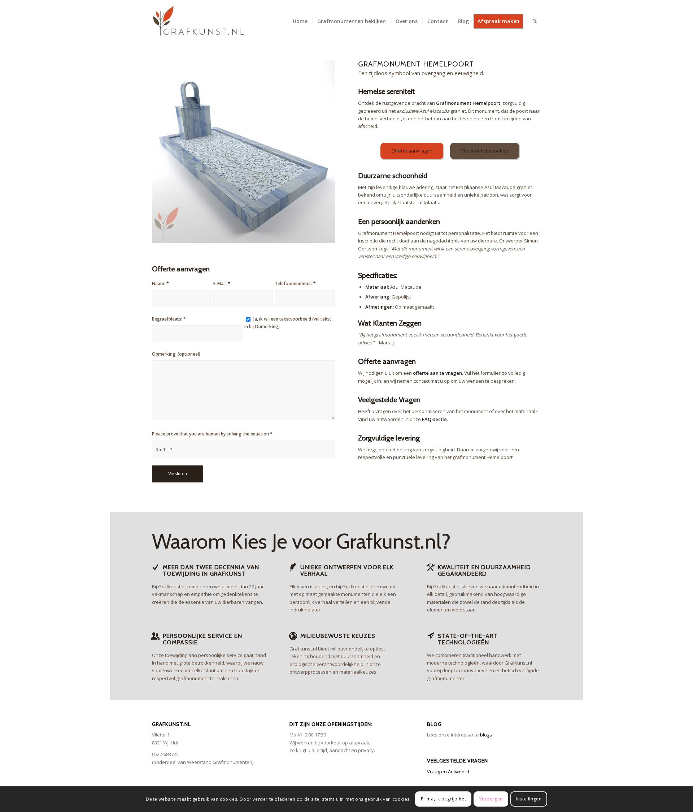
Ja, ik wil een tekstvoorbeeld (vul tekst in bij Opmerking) (287, 323)
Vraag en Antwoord (448, 771)
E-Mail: (221, 283)
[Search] (534, 21)
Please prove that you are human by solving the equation (212, 434)
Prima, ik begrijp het (443, 799)
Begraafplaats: (169, 319)
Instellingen (528, 799)
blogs (486, 734)
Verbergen (491, 799)
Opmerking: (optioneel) (176, 354)
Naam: (160, 283)
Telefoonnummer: (295, 283)
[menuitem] (300, 21)
